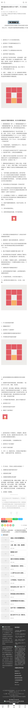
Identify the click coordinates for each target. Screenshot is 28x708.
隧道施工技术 (14, 552)
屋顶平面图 (13, 13)
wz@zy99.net (22, 634)
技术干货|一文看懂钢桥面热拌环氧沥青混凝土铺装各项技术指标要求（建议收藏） (18, 608)
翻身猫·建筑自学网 (6, 629)
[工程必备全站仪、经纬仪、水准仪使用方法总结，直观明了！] (5, 568)
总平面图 (18, 13)
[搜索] (4, 2)
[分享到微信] (2, 525)
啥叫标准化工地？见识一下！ (18, 587)
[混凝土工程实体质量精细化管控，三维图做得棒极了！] (5, 540)
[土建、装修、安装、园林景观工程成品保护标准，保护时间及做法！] (5, 547)
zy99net (19, 643)
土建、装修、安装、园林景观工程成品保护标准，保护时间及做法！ (18, 545)
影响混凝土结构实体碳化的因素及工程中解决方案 (18, 594)
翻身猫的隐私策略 (18, 677)
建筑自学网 (8, 654)
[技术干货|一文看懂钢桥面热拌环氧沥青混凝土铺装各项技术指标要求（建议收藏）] (5, 609)
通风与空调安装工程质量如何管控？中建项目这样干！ (18, 559)
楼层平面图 (4, 521)
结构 (12, 11)
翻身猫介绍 (17, 671)
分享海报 (24, 525)
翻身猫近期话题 (18, 675)
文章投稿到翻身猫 (18, 680)
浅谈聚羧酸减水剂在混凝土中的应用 (18, 601)
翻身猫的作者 (17, 673)
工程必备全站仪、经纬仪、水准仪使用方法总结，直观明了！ (18, 566)
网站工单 (22, 630)
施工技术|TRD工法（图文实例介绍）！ (18, 615)
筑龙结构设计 (15, 502)
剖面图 (8, 13)
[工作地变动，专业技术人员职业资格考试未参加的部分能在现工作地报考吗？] (5, 582)
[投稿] (23, 2)
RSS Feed (17, 684)
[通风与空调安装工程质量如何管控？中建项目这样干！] (5, 561)
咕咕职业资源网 (14, 2)
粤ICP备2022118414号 (14, 699)
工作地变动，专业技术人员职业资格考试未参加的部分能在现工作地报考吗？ (18, 580)
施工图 (22, 13)
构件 (5, 234)
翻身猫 (16, 507)
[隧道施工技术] (5, 554)
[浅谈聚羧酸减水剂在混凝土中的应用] (5, 602)
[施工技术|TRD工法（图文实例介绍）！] (5, 616)
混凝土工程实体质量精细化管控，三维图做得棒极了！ (18, 538)
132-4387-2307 (21, 636)
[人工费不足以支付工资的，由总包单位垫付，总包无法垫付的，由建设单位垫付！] (5, 575)
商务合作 (17, 682)
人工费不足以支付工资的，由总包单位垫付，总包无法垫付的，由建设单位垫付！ (18, 573)
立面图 (6, 15)
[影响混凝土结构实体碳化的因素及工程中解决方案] (5, 595)
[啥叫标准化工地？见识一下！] (5, 588)
